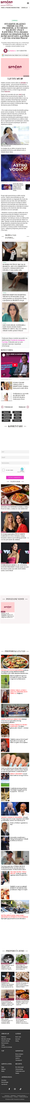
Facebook (14, 340)
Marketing (13, 1095)
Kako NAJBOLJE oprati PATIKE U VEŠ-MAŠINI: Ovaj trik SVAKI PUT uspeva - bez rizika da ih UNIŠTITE (7, 967)
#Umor (18, 415)
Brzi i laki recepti (19, 1067)
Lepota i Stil (6, 1064)
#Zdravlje (17, 420)
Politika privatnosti (23, 1096)
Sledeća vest (22, 407)
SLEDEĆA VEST (24, 379)
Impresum (7, 1095)
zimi (20, 94)
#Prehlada (7, 415)
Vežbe (3, 1045)
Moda (2, 1071)
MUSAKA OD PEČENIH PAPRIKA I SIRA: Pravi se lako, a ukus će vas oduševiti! (14, 508)
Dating (17, 1041)
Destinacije (18, 1056)
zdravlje (23, 83)
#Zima (17, 417)
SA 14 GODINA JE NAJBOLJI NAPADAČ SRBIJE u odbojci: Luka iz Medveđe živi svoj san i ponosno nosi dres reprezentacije (7, 1003)
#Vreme (6, 420)
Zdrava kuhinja (19, 1069)
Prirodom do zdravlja (21, 963)
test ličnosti (4, 1084)
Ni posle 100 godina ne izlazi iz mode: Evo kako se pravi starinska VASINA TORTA (22, 985)
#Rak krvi (17, 412)
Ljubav (18, 1034)
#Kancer (6, 412)
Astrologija (6, 1077)
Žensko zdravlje (5, 1041)
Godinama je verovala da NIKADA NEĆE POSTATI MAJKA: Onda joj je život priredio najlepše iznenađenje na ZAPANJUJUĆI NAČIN (20, 396)
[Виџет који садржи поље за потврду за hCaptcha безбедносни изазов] (13, 470)
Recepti (18, 1064)
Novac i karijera (19, 1054)
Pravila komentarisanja (7, 1096)
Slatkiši (18, 981)
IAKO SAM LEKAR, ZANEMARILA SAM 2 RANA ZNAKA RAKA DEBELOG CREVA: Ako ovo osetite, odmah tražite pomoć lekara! (15, 327)
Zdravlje (24, 7)
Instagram (21, 340)
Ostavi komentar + (15, 477)
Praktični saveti (5, 963)
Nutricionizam (4, 1043)
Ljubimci (17, 1058)
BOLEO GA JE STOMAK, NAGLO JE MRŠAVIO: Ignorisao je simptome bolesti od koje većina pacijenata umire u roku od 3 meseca (7, 615)
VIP (2, 1017)
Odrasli (15, 20)
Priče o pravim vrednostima (10, 7)
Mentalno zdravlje (5, 1039)
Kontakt (16, 1096)
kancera (7, 91)
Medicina (3, 1037)
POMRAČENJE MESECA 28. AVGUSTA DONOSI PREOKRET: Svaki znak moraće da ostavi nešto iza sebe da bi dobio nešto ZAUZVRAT (15, 567)
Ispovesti (17, 1039)
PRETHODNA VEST (6, 379)
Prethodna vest (9, 407)
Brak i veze (18, 1037)
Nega (2, 1067)
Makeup (3, 1069)
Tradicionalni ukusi (6, 504)
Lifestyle (19, 1051)
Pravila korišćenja (21, 1095)
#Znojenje (7, 417)
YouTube (5, 342)
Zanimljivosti (18, 1060)
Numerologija (4, 1082)
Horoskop (3, 532)
